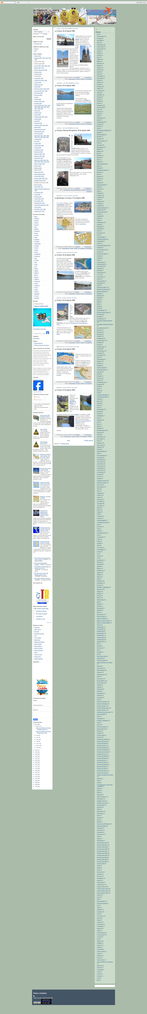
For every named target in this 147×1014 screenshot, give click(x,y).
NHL (98, 650)
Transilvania (100, 924)
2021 (36, 758)
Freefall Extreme (101, 382)
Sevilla (36, 283)
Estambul (99, 342)
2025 (36, 750)
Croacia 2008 (38, 82)
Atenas (99, 113)
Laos (98, 524)
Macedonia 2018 (39, 152)
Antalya (99, 92)
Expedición (100, 353)
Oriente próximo (101, 674)
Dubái (98, 301)
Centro (98, 220)
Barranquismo (100, 147)
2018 (36, 764)
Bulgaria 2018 (38, 72)
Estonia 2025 (38, 99)
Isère (98, 453)
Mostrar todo (49, 622)
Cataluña (99, 216)
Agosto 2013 (100, 44)
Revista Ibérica (38, 646)
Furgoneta (99, 384)
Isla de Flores (100, 463)
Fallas (98, 357)
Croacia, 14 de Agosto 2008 (66, 349)
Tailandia (99, 909)
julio (37, 735)
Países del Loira (101, 682)
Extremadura (100, 355)
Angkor (99, 88)
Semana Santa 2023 (102, 857)
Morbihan (99, 610)
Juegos (99, 497)
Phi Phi (99, 724)
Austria (99, 120)
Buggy (98, 180)
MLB (98, 602)
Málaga (36, 271)
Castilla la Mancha (101, 207)
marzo (38, 743)
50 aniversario (100, 36)
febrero (38, 745)
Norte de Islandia (101, 660)
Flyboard (99, 376)
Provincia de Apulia (102, 743)
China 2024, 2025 (39, 78)
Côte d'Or (99, 270)
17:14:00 (77, 122)
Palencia (37, 279)
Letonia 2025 (38, 143)
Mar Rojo (99, 585)
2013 (36, 774)
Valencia (37, 291)
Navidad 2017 (100, 627)
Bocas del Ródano (101, 163)
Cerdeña (99, 224)
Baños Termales (101, 140)
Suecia (98, 895)
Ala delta (99, 55)
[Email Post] (91, 77)
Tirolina (99, 918)
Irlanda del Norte (101, 451)
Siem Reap (100, 872)
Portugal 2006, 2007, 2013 (41, 178)
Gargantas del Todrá (102, 396)
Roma (98, 815)
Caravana (99, 203)
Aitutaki (99, 53)
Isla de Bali (100, 457)
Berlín (98, 153)
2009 (36, 782)
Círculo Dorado (100, 237)
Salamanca (37, 281)
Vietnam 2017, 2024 (39, 211)
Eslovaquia (100, 332)
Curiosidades (100, 283)
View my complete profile (41, 306)
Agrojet (99, 51)
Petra (98, 722)
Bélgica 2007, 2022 (39, 68)
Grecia (98, 413)
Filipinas (99, 361)
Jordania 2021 (38, 139)
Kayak (98, 509)
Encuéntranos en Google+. (39, 329)
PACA (98, 676)
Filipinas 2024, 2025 (39, 101)
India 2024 (37, 121)
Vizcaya (37, 296)
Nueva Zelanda (100, 670)
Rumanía (99, 817)
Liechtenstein (100, 537)
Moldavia (99, 604)
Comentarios (38, 399)
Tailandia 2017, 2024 (40, 203)
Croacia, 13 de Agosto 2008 (66, 390)
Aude (98, 115)
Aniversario (100, 90)
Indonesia (99, 443)
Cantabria (37, 239)
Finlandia (99, 365)
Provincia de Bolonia (102, 747)
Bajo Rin (99, 136)
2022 (36, 756)
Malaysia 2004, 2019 (40, 154)
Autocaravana (72, 79)
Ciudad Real (37, 243)
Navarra (36, 277)
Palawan (99, 685)
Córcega (99, 256)
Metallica (99, 593)
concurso (99, 251)
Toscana (99, 922)
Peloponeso (100, 718)
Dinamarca (99, 295)
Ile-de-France (100, 436)
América (99, 82)
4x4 (98, 34)
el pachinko (39, 616)
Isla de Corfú (100, 461)
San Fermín (100, 830)
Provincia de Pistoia (102, 762)
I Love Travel (38, 637)
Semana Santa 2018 (102, 853)
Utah (98, 939)
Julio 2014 (99, 501)
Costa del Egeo (101, 264)
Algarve (99, 67)
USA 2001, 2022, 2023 (40, 209)
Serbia (98, 865)
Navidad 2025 (100, 641)
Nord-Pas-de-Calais (102, 656)
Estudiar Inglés (100, 346)
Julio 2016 (99, 505)
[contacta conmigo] (96, 29)
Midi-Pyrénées (100, 599)
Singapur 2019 (38, 196)
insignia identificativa (37, 391)
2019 (36, 762)
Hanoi (98, 424)
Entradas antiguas (88, 440)
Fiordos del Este (101, 367)
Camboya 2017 (38, 74)
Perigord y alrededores (102, 720)
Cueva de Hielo (101, 281)
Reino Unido (100, 798)
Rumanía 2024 (38, 184)
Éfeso (98, 304)
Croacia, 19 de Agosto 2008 (66, 85)
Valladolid (37, 294)
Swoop (98, 907)
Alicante (37, 220)
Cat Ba (98, 214)
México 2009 (38, 166)
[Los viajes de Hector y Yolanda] (47, 333)
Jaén (98, 491)
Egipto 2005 (37, 86)
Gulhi (98, 422)
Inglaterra (99, 447)
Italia (98, 489)
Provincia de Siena (101, 768)
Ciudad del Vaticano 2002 (41, 80)
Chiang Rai (99, 228)
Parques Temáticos (102, 710)
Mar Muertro (100, 583)
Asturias (37, 224)
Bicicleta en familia (41, 611)
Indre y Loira (100, 445)
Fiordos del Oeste (101, 369)
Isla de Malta (100, 468)
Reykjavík (99, 807)
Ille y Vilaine (100, 438)
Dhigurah (99, 293)
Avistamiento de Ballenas (103, 130)
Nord (98, 654)
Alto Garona (100, 78)
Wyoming (99, 967)
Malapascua (100, 570)
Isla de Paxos (100, 470)
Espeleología (100, 338)
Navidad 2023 (100, 637)
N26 (35, 50)
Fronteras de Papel (39, 633)
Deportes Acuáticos (102, 287)
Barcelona (37, 231)
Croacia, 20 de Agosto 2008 (66, 31)
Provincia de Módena (102, 756)
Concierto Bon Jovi (101, 249)
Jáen (36, 258)
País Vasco (100, 678)
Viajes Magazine (39, 658)
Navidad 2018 (100, 629)
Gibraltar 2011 (38, 112)
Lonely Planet (82, 224)
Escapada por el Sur (102, 328)
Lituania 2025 (38, 147)
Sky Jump (99, 876)
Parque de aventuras (102, 701)
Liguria (98, 539)
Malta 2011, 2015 (39, 158)
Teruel (36, 287)
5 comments (88, 246)
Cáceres (37, 235)
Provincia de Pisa (101, 760)
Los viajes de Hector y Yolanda (39, 333)
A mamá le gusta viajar (42, 608)
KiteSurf (99, 512)
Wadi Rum (99, 965)
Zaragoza (37, 298)
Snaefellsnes (100, 878)
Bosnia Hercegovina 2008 (41, 70)
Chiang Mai (100, 226)
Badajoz (37, 229)
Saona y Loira (100, 834)
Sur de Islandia (100, 901)
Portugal (99, 733)
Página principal (38, 343)
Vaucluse (99, 945)
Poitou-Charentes (101, 728)
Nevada (99, 645)
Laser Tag (99, 526)
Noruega (99, 666)
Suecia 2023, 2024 (39, 198)
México (99, 597)
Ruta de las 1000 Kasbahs (103, 824)
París (98, 699)
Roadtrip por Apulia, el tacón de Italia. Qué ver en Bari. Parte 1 (45, 456)
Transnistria (100, 926)
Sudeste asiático (101, 886)
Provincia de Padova (102, 758)
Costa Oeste (100, 266)
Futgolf (98, 386)
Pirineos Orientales (101, 726)
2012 (36, 776)
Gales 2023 (37, 110)
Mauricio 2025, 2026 (39, 163)
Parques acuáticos (101, 706)
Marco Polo (37, 640)
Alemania (99, 63)
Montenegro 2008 (39, 172)
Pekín (98, 716)
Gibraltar (99, 399)
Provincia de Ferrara (102, 741)
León (36, 262)
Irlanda (98, 449)
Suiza (98, 897)
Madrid (36, 268)
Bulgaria (99, 182)
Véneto (99, 947)
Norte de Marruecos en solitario (104, 662)
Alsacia (99, 74)
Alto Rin (99, 80)
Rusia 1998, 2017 (39, 186)
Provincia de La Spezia (102, 751)
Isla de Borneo (100, 459)
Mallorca (37, 273)
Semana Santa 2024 (102, 859)
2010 (36, 780)
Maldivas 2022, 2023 (40, 156)
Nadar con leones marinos (103, 620)
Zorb (98, 980)
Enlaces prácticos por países (42, 345)
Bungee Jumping (101, 184)
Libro (98, 535)
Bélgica (99, 149)
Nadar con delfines (101, 618)
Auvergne (99, 124)
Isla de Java (100, 466)
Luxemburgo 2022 (39, 149)
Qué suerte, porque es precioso (42, 578)
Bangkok (99, 138)
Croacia (78, 79)
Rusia (98, 819)
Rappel (98, 792)
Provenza (99, 737)
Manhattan (99, 581)
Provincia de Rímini (102, 766)
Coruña (36, 247)
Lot (98, 553)
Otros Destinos (38, 644)
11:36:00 (77, 188)
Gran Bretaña (100, 409)
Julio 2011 (99, 499)
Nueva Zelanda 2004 (40, 174)
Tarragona (37, 285)
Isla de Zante (100, 472)
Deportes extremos (101, 291)
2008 (36, 784)
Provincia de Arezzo (102, 745)
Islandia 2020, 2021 (39, 131)
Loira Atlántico (100, 549)
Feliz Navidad (43, 429)
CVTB (98, 285)
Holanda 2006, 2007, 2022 (41, 117)
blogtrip (99, 161)
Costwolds (99, 268)
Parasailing (100, 697)
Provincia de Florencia (102, 749)
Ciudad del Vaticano (102, 239)
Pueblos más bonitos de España (105, 774)
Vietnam (99, 955)
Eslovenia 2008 (38, 95)
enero (37, 747)
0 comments (88, 188)
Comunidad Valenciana (102, 245)
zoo (98, 978)
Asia (98, 109)
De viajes (37, 631)
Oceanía (99, 672)
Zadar (84, 362)
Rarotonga (99, 794)
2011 (36, 778)
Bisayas (99, 157)
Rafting (99, 790)
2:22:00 (77, 381)
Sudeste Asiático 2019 (102, 890)
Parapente (99, 695)
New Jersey (100, 647)
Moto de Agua (100, 614)
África (98, 42)
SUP (98, 899)
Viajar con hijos (38, 654)
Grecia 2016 (37, 114)
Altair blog (37, 627)
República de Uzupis (102, 803)
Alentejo (99, 65)
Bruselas (99, 178)
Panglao (99, 691)
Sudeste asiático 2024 (102, 893)
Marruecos (99, 589)
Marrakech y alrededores (103, 587)
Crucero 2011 (100, 276)
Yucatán (99, 973)
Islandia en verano (101, 482)
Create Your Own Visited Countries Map (43, 997)
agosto (38, 726)
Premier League (101, 735)
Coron (98, 260)
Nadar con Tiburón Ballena (103, 622)
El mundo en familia (41, 613)
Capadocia (99, 201)
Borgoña (99, 168)
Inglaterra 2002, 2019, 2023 (41, 125)
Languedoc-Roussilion (102, 522)
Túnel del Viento (101, 932)
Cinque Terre (100, 233)
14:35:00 (77, 434)
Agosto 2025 (100, 48)
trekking (90, 436)
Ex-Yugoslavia (88, 79)
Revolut (36, 48)
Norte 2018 (99, 658)
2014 (36, 772)
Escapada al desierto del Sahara (105, 324)
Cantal (98, 199)
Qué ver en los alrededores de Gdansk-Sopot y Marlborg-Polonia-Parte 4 (44, 513)
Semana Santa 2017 (102, 851)
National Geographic (39, 642)
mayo (37, 739)
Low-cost (99, 555)
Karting (99, 507)
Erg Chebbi (100, 314)
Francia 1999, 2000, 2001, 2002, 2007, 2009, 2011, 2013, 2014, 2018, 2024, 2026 (42, 107)
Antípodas (99, 94)
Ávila (36, 227)
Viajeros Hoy (38, 656)
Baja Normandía (101, 134)
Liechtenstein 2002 (39, 145)
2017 (36, 766)
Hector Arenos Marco (37, 379)
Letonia (99, 530)
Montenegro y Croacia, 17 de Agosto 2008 (71, 198)
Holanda (99, 428)
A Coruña (99, 38)
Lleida (36, 264)
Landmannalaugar (101, 520)
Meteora (99, 595)
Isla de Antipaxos (101, 455)
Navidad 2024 (100, 639)
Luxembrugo (100, 560)
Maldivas (99, 574)
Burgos (36, 233)
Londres (99, 551)
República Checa (101, 801)
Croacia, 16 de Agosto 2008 (66, 255)
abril (37, 741)
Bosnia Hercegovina (76, 190)
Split (58, 332)
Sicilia (98, 869)
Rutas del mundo (39, 650)
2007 (36, 786)
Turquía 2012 (38, 207)
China (98, 230)
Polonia (99, 731)
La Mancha (100, 516)
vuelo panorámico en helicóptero (105, 962)
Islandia (99, 478)
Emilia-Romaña (101, 310)
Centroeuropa (100, 222)
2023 (36, 754)
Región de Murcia (101, 796)
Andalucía (99, 86)
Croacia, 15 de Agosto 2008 (66, 300)
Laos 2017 (37, 141)
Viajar (36, 652)
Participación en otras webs (104, 712)
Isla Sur (99, 476)
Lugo (36, 266)
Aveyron (99, 126)
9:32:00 (77, 292)
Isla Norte (99, 474)
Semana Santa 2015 (102, 846)
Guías (98, 417)
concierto (99, 247)
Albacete (37, 218)
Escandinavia (100, 318)
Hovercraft (99, 432)
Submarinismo (100, 884)
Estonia (99, 344)
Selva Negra (100, 840)
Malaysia (99, 572)
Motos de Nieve (101, 616)
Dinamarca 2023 (39, 84)
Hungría (99, 434)
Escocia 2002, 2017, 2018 (41, 91)
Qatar (98, 780)
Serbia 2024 (37, 194)
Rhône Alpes (100, 811)
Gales (98, 388)
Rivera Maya (100, 813)
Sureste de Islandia (102, 903)
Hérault (99, 426)
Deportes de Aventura (102, 289)
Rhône (98, 809)
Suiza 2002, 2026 (39, 201)
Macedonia (99, 564)
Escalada (99, 316)
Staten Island (100, 882)
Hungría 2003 (38, 119)
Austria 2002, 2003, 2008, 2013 (42, 66)
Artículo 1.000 (100, 107)
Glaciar (99, 405)
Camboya (99, 195)
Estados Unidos (101, 340)
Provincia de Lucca (102, 754)
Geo (36, 635)
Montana (99, 606)
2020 (36, 760)
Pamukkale (100, 689)
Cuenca (36, 250)
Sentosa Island (100, 863)
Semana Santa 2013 (102, 842)
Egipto (98, 306)
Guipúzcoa (37, 256)
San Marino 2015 (39, 192)
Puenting (99, 778)
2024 (36, 752)
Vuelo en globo (100, 959)
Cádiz (36, 237)
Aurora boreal (100, 118)
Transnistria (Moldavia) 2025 (41, 205)
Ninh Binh (99, 652)
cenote (98, 218)
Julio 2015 (99, 503)
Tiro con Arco (100, 916)
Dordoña (99, 297)
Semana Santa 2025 (102, 861)
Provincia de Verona (102, 772)
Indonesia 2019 (38, 123)
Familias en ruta (40, 619)
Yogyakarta (100, 969)
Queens (99, 788)
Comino (99, 243)
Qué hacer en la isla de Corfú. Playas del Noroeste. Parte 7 (45, 529)
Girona (36, 252)
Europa (82, 79)
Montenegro (89, 248)
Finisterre (99, 363)
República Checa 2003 (40, 180)
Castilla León (100, 209)
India (98, 440)
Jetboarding (100, 493)
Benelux (99, 151)
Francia (99, 380)
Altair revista (38, 629)
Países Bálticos (101, 680)
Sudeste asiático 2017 (102, 888)
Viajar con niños (101, 951)
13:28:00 (77, 341)
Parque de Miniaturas (102, 703)
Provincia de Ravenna (102, 764)
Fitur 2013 (99, 371)
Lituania (99, 543)
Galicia (98, 390)
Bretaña (99, 172)
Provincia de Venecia (102, 770)
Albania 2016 (38, 56)
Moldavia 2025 (38, 168)
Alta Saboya (100, 76)
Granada (99, 411)
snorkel (99, 880)
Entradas (37, 397)
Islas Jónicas (100, 486)
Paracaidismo (100, 693)
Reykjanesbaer (100, 805)
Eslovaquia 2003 (39, 93)
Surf (98, 905)
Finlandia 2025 (38, 103)
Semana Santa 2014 (102, 844)
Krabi (98, 514)
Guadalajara (37, 254)
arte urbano (100, 105)
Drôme (98, 299)
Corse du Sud (100, 262)
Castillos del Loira (101, 212)
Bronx (98, 174)
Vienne (98, 953)
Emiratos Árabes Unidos (103, 312)
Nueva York (100, 668)
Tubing (98, 930)
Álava (36, 216)
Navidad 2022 (100, 635)
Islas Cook (99, 484)
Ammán (99, 84)
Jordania (99, 495)
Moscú (98, 612)
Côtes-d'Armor (100, 272)
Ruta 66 (99, 821)
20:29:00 (77, 77)
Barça (98, 143)
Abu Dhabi (99, 40)
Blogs (98, 159)
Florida (98, 374)
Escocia (99, 330)
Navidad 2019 (100, 631)
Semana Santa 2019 (102, 855)
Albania (99, 61)
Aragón (99, 99)
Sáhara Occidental (101, 826)
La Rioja (37, 260)
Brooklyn (99, 176)
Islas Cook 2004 (39, 133)
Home (68, 440)
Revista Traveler (39, 648)
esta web (59, 375)
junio (37, 737)
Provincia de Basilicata (102, 739)
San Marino (100, 832)
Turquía (99, 936)
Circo (98, 235)
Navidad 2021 (100, 633)
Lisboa (98, 541)
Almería (36, 222)
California (99, 193)
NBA (98, 643)
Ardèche (99, 101)
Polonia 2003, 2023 (39, 176)
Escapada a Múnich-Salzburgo (104, 320)
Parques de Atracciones (103, 708)
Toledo (36, 289)
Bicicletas (99, 155)
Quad (98, 782)
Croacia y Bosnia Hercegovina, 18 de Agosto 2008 (73, 130)
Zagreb (77, 39)
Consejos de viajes (101, 253)
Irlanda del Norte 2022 (40, 129)
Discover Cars (38, 43)
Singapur (99, 874)
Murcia (36, 275)
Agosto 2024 (100, 46)
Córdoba (37, 245)
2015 (36, 770)
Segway (99, 838)
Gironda (99, 403)
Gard (98, 392)
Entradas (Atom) (65, 443)
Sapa (98, 836)
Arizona (99, 103)
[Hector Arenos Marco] (38, 390)
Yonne (98, 971)
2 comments (88, 77)
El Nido (99, 308)
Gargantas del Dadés (102, 394)
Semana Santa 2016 (102, 849)
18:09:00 (77, 246)
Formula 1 (99, 378)
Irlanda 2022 (38, 127)
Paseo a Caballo (101, 714)
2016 (36, 768)
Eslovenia (99, 334)
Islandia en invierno (102, 480)
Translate (45, 33)
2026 (36, 724)
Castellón (37, 241)
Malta (98, 579)
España (36, 97)
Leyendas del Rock (102, 532)
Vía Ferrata (100, 949)
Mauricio (99, 591)
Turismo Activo (100, 934)
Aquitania (99, 97)
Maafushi (99, 562)
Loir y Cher (99, 547)
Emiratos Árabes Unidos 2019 (42, 88)
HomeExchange (101, 430)
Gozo (98, 407)
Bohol (98, 166)
